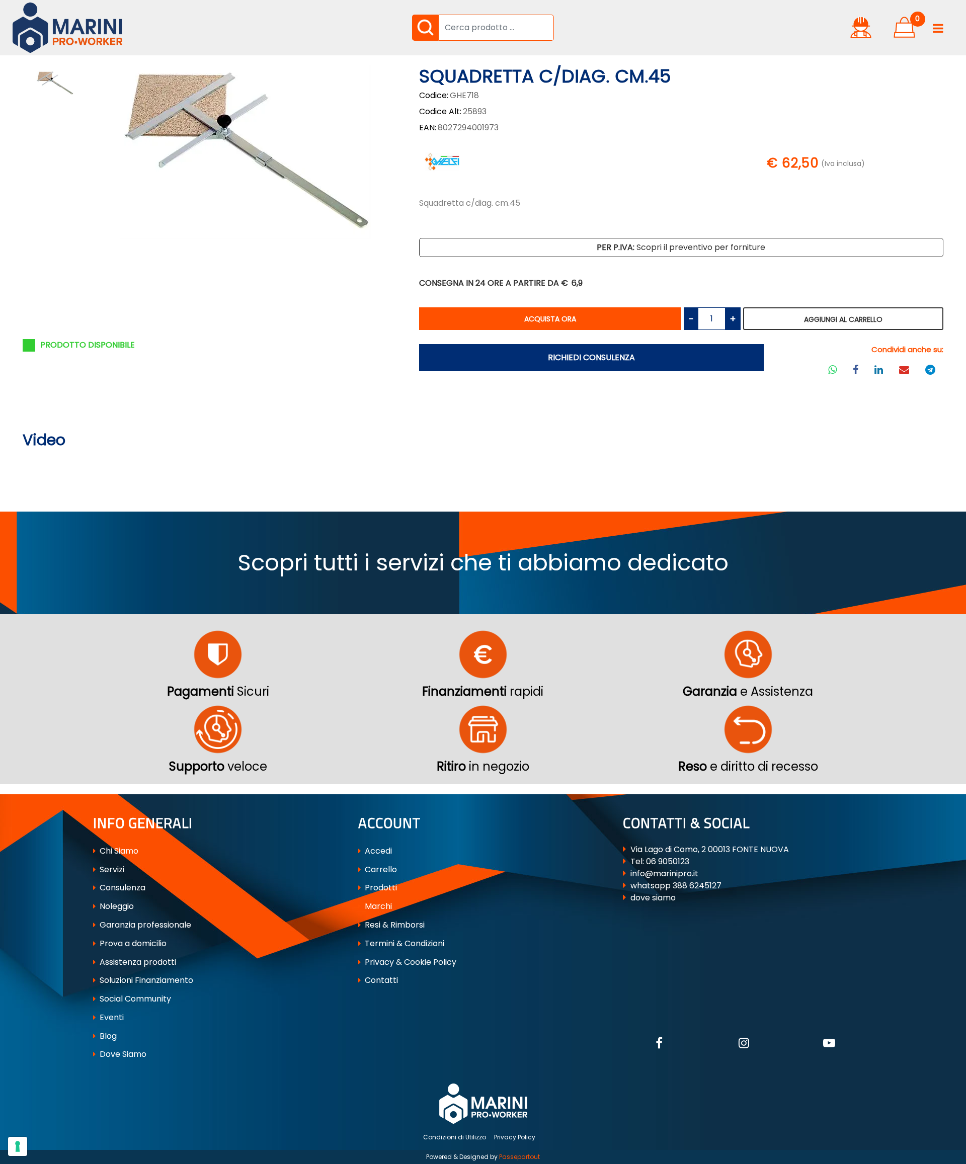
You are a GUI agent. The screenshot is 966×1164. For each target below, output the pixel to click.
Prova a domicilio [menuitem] (132, 943)
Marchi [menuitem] (377, 906)
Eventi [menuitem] (111, 1017)
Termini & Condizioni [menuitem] (403, 943)
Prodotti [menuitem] (380, 887)
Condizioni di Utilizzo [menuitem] (454, 1137)
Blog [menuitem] (107, 1036)
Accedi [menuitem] (377, 851)
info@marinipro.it (664, 873)
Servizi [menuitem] (111, 869)
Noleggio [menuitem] (116, 906)
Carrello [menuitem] (380, 869)
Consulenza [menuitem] (121, 887)
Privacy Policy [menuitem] (514, 1137)
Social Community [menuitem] (134, 999)
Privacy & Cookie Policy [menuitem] (409, 962)
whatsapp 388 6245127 (675, 885)
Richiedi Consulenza (591, 357)
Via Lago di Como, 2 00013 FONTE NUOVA (709, 849)
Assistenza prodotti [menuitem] (137, 962)
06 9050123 (667, 861)
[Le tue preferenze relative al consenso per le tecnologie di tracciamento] (17, 1146)
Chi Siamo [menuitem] (118, 851)
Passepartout (519, 1156)
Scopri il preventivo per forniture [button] (681, 247)
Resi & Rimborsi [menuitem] (394, 925)
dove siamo (653, 897)
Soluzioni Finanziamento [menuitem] (145, 980)
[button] (425, 28)
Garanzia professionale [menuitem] (144, 925)
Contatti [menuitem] (380, 980)
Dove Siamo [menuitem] (122, 1054)
